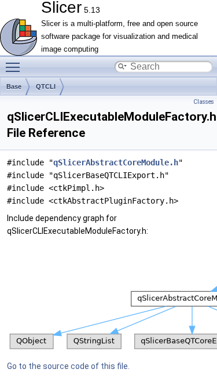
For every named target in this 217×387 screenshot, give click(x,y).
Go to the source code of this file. (68, 366)
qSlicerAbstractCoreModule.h (115, 162)
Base (13, 86)
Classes (203, 102)
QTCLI (46, 86)
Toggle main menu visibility (15, 66)
